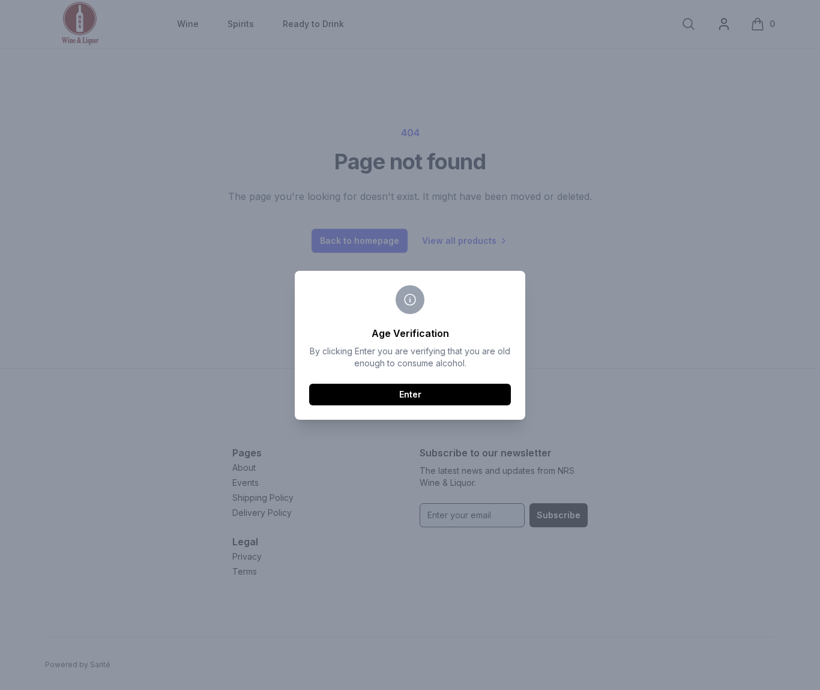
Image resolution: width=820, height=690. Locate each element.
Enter (410, 394)
